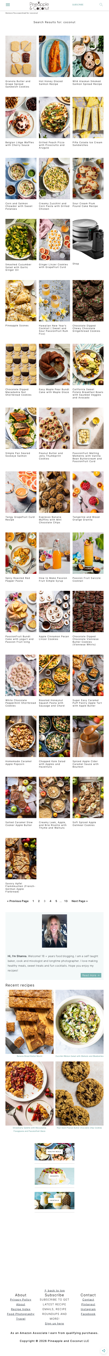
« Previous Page (18, 902)
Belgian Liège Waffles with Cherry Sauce (19, 143)
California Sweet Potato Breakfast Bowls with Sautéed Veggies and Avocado (88, 393)
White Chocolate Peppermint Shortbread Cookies (20, 703)
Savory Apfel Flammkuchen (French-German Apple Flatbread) (20, 887)
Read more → (91, 975)
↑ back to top (54, 1290)
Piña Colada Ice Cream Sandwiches (87, 143)
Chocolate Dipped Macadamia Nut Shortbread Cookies (18, 392)
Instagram (88, 1309)
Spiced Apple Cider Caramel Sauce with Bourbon (86, 764)
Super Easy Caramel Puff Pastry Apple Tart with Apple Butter (87, 703)
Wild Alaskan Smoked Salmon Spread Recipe (87, 82)
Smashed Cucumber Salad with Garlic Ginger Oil (18, 267)
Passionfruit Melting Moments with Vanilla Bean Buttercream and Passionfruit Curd (87, 457)
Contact (88, 1299)
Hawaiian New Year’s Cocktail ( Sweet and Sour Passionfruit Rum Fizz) (53, 329)
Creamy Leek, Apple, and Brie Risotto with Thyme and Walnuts (53, 825)
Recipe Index (21, 1309)
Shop (76, 263)
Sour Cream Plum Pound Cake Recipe (85, 204)
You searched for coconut (25, 13)
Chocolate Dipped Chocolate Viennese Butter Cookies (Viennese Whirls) (86, 640)
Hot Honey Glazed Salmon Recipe (51, 82)
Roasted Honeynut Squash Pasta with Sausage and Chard (52, 703)
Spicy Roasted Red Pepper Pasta (17, 579)
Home (8, 13)
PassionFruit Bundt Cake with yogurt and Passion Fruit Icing (19, 639)
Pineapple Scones (17, 325)
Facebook (88, 1314)
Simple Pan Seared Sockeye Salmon (17, 454)
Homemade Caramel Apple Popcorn (18, 762)
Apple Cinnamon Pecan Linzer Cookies (54, 637)
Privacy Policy (20, 1299)
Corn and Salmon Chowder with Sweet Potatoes (19, 206)
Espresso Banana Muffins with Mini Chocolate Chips (50, 520)
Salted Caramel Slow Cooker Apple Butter (19, 823)
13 (66, 902)
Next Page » (80, 902)
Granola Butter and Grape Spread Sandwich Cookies (18, 84)
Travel (21, 1318)
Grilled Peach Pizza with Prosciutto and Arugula (52, 145)
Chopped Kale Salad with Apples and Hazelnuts (52, 764)
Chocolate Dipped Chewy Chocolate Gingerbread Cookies (86, 328)
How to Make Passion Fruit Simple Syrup (53, 579)
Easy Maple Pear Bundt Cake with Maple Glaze (54, 390)
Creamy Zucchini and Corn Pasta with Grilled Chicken (54, 206)
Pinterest (88, 1304)
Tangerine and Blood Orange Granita (86, 518)
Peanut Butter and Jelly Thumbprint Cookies (51, 456)
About (20, 1304)
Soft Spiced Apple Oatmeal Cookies (84, 823)
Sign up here (54, 1323)
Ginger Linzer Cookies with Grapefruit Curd (53, 265)
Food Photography (21, 1314)
